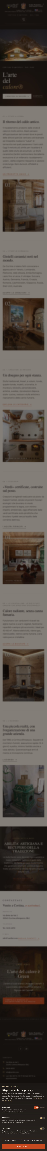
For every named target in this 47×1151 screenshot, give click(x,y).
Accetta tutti (23, 1146)
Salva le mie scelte (33, 1141)
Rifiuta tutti (11, 1141)
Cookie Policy (37, 1098)
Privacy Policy (7, 1101)
